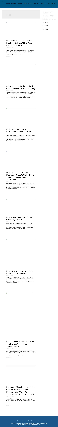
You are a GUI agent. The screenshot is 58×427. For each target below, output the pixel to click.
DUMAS (52, 6)
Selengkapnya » (8, 56)
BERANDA (8, 3)
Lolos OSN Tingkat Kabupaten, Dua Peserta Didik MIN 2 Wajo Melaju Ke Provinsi (19, 42)
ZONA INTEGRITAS (36, 3)
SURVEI (49, 3)
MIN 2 (7, 47)
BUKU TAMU (53, 3)
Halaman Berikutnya (33, 411)
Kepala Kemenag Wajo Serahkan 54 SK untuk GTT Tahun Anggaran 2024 (20, 343)
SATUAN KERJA (19, 3)
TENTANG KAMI (13, 3)
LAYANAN (25, 3)
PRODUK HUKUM (43, 3)
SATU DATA (30, 3)
